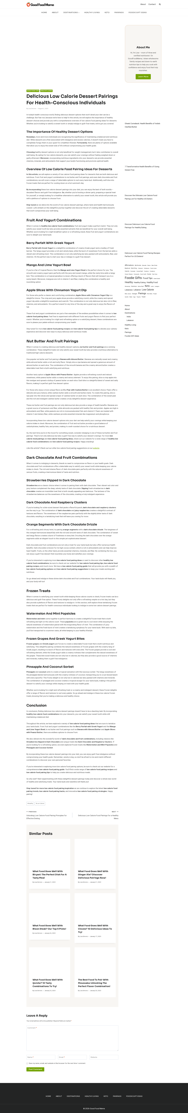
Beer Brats (154, 265)
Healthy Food (152, 282)
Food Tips (148, 278)
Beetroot (127, 268)
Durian (149, 274)
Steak (130, 297)
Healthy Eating (140, 282)
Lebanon (137, 290)
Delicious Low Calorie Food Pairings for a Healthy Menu (98, 815)
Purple (155, 294)
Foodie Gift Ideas (138, 12)
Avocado (144, 265)
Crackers (146, 271)
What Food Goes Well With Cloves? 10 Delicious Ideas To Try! (95, 929)
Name (30, 1057)
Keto (107, 12)
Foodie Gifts (133, 278)
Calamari (140, 268)
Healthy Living (92, 12)
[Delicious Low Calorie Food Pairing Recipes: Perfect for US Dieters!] (141, 241)
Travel (143, 297)
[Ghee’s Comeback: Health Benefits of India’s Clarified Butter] (136, 104)
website (96, 448)
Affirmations (129, 265)
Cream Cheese (129, 274)
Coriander (132, 271)
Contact (152, 4)
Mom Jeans (128, 294)
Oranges (134, 294)
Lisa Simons (32, 108)
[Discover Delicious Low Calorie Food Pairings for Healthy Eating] (141, 212)
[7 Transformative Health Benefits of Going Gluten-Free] (141, 147)
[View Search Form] (160, 4)
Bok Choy (134, 268)
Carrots (127, 271)
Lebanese (129, 290)
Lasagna (157, 286)
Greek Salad (157, 278)
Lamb (152, 286)
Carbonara (146, 268)
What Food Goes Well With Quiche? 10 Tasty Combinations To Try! (48, 983)
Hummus (134, 286)
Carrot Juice (153, 268)
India (129, 316)
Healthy (30, 803)
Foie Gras (154, 274)
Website (94, 1057)
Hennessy (127, 286)
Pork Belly (149, 294)
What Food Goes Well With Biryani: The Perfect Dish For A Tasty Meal (50, 874)
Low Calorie (40, 803)
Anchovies (138, 265)
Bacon (149, 265)
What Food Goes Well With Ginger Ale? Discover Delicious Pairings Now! (93, 874)
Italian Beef (141, 286)
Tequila (139, 297)
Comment (32, 1028)
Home (44, 12)
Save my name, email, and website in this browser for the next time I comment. (57, 1063)
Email (62, 1057)
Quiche (126, 297)
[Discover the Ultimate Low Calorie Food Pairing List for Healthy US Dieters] (141, 183)
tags (134, 297)
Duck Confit (143, 274)
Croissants (136, 274)
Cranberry (152, 271)
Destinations (130, 313)
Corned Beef (139, 271)
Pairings (119, 12)
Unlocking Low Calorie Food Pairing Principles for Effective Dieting (46, 815)
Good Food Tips (33, 91)
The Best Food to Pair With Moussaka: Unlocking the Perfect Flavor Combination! (94, 983)
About (143, 4)
